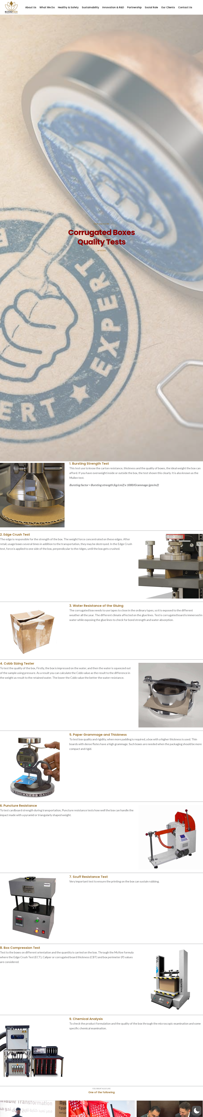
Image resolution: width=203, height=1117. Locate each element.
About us (30, 7)
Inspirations (101, 224)
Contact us (185, 7)
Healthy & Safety (68, 7)
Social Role (151, 7)
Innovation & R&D (113, 7)
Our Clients (168, 7)
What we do (47, 7)
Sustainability (90, 7)
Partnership (134, 7)
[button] (196, 1110)
